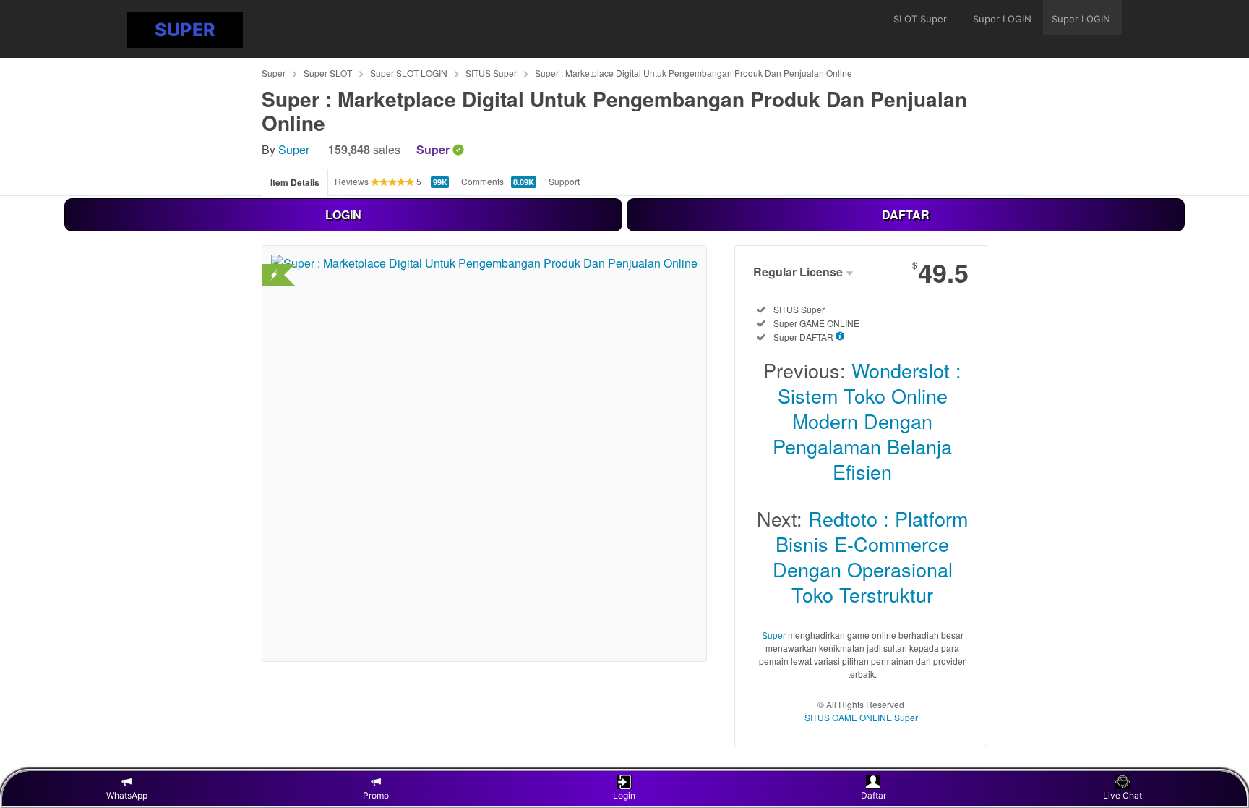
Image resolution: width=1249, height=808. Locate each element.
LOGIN (343, 214)
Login (624, 795)
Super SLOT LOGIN (408, 73)
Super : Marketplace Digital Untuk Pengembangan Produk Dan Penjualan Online (693, 73)
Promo (376, 795)
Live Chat (1122, 795)
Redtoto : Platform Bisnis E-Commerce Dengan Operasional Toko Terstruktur (871, 556)
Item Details (294, 182)
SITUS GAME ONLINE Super (861, 717)
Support (564, 181)
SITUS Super (491, 73)
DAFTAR (906, 214)
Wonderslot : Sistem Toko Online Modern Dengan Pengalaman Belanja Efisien (867, 420)
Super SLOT (328, 73)
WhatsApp (126, 795)
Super (274, 73)
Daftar (873, 795)
